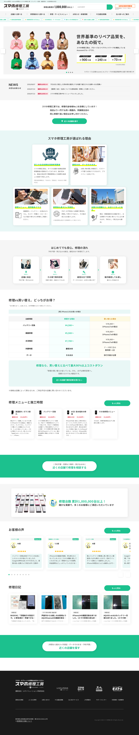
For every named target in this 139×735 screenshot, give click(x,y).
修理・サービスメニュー (59, 14)
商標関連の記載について (24, 721)
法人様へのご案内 (122, 14)
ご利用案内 (87, 699)
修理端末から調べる (37, 14)
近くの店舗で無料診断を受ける (68, 380)
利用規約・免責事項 (118, 699)
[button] (136, 51)
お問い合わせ (46, 699)
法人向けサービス (73, 699)
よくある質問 (32, 699)
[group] (21, 424)
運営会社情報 (19, 699)
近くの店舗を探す (71, 121)
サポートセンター (101, 699)
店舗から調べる (16, 14)
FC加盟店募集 (101, 14)
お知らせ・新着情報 (80, 14)
